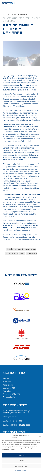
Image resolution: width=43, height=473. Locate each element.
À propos (7, 382)
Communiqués (9, 397)
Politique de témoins (20, 470)
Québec (22, 253)
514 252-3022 (24, 425)
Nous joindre (8, 385)
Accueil (6, 379)
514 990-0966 (21, 421)
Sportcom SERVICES (11, 394)
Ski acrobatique (32, 253)
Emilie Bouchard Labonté (15, 249)
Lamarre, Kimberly (12, 253)
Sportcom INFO (9, 388)
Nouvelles (7, 391)
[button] (40, 436)
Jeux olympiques (30, 249)
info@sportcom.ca (10, 417)
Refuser (21, 461)
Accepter (21, 455)
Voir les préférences (21, 466)
